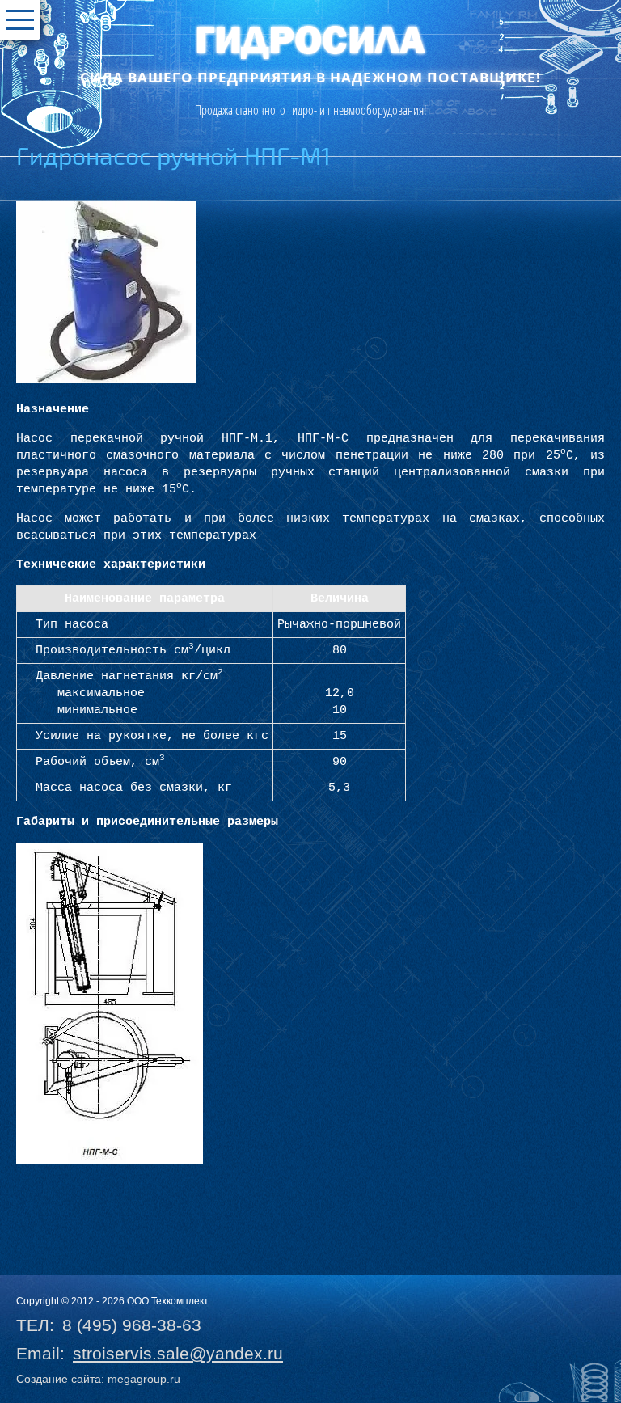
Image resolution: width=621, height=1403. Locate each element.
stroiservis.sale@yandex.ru (178, 1353)
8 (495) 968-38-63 (131, 1325)
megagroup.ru (144, 1378)
